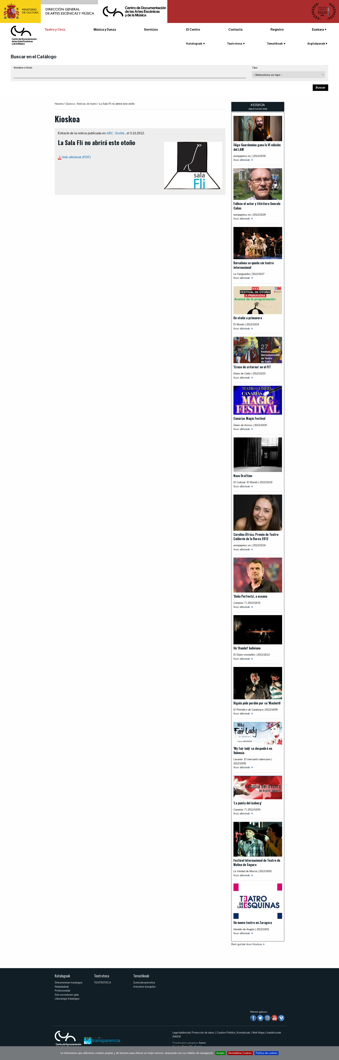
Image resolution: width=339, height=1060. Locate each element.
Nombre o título (23, 68)
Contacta (235, 29)
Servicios (151, 29)
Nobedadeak (62, 986)
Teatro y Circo (55, 29)
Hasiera (59, 103)
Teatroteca (101, 976)
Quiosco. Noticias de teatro (81, 103)
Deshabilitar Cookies (240, 1053)
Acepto (220, 1053)
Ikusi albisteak (241, 159)
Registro (277, 29)
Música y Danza (105, 29)
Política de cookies (266, 1053)
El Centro (193, 29)
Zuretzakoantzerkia (144, 982)
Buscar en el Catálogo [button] (33, 56)
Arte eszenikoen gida (67, 994)
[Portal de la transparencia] (101, 1040)
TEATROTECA (102, 982)
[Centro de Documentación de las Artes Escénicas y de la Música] (24, 35)
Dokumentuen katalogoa (68, 982)
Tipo (254, 68)
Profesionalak (62, 990)
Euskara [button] (318, 29)
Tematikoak (141, 976)
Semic (202, 1042)
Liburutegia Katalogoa (67, 998)
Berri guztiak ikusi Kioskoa (246, 944)
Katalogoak (62, 976)
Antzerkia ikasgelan (144, 986)
